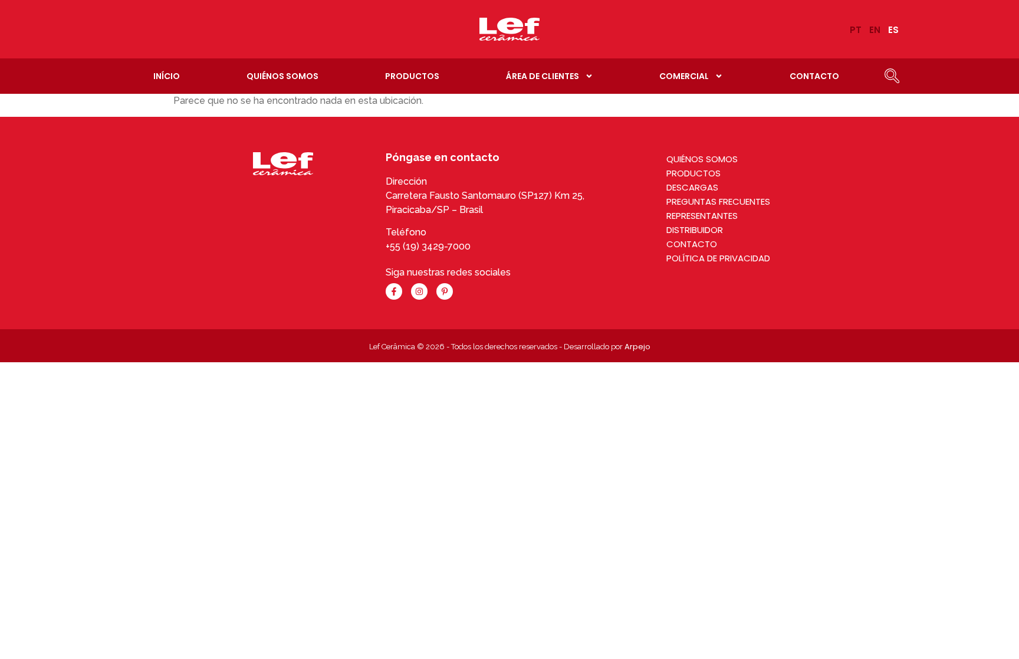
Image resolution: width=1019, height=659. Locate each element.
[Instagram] (419, 291)
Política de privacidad (718, 258)
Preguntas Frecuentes (718, 201)
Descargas (692, 187)
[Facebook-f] (394, 291)
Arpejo (637, 346)
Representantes (702, 215)
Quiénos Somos (282, 76)
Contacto (814, 76)
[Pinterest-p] (444, 291)
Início (166, 76)
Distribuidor (694, 230)
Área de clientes (542, 76)
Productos (412, 76)
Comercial (684, 76)
